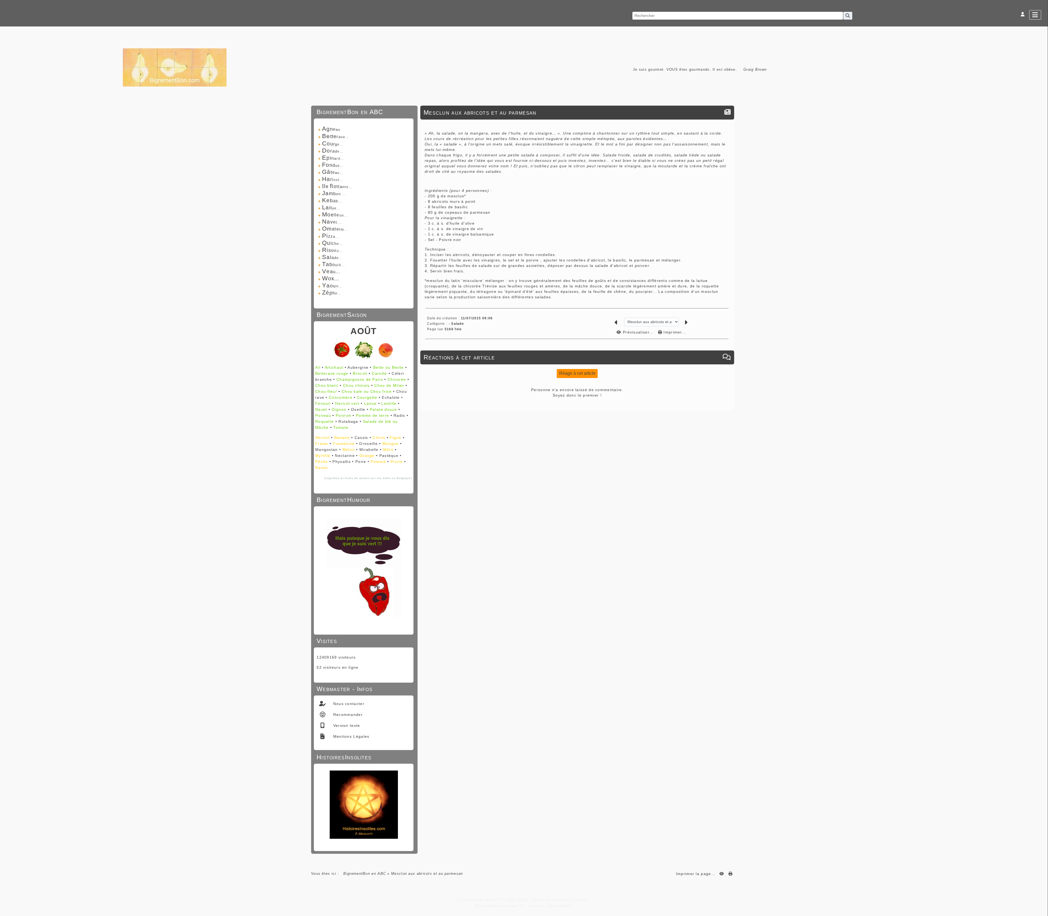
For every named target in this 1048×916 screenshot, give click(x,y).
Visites (363, 640)
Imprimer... (674, 332)
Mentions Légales (350, 736)
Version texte (346, 725)
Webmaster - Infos (363, 688)
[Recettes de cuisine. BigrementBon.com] (175, 67)
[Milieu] (1041, 374)
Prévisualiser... (638, 332)
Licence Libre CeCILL (550, 905)
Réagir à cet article (577, 373)
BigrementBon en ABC (364, 874)
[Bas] (1041, 381)
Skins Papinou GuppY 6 (500, 905)
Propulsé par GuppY (479, 899)
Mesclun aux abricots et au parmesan (480, 112)
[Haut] (1041, 367)
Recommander (347, 714)
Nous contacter (348, 703)
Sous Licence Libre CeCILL (560, 899)
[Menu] (1035, 15)
